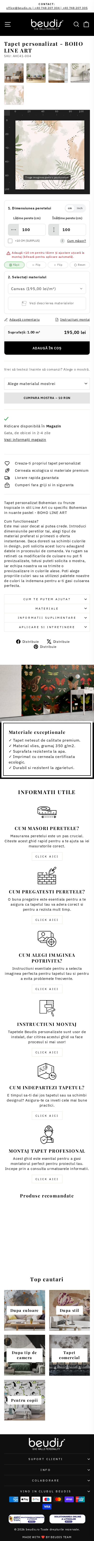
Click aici (47, 856)
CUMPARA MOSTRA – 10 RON (47, 398)
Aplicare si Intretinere (47, 627)
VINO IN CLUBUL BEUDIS (45, 1491)
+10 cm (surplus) (27, 240)
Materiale (47, 608)
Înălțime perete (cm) (67, 218)
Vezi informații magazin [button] (25, 439)
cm (70, 208)
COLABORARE (45, 1480)
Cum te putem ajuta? (47, 599)
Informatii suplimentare (47, 617)
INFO (45, 1470)
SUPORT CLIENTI (45, 1459)
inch (80, 208)
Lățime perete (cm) (26, 218)
